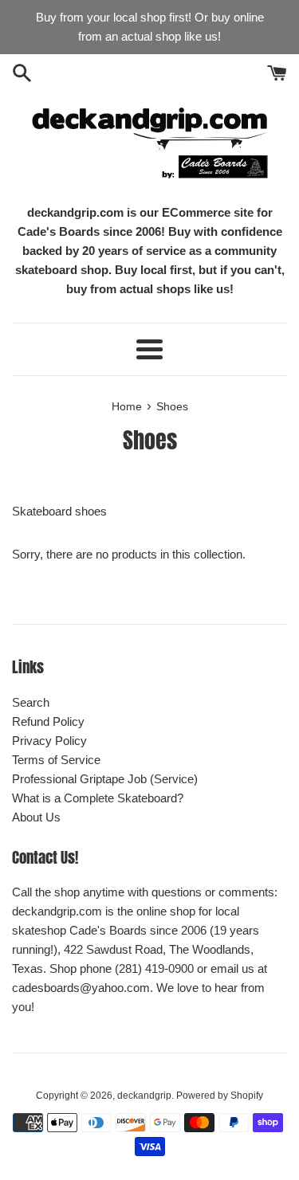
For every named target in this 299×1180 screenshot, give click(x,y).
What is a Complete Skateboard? (97, 798)
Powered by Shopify (219, 1095)
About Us (36, 817)
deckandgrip (144, 1095)
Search (30, 702)
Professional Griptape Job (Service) (105, 779)
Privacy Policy (49, 740)
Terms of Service (56, 759)
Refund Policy (48, 721)
